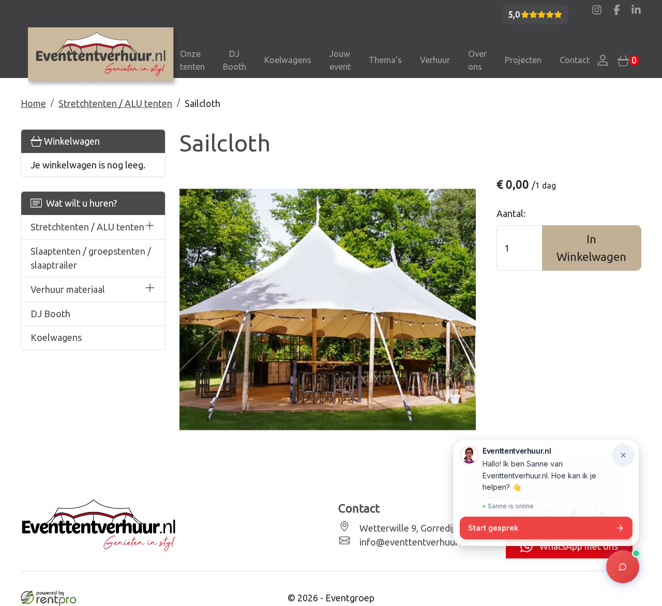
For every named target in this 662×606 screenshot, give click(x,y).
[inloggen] (603, 60)
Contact (575, 60)
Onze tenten (192, 60)
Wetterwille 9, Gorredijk (408, 528)
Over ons (477, 60)
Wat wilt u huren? (79, 203)
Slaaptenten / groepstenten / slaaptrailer (91, 258)
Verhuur (435, 60)
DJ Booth (234, 60)
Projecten (523, 60)
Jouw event (340, 60)
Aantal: (510, 213)
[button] (150, 227)
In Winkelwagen (591, 247)
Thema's (385, 60)
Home (33, 103)
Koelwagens (287, 60)
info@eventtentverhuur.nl (412, 542)
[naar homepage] (104, 58)
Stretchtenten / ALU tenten (115, 103)
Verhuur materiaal (68, 289)
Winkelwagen (71, 141)
